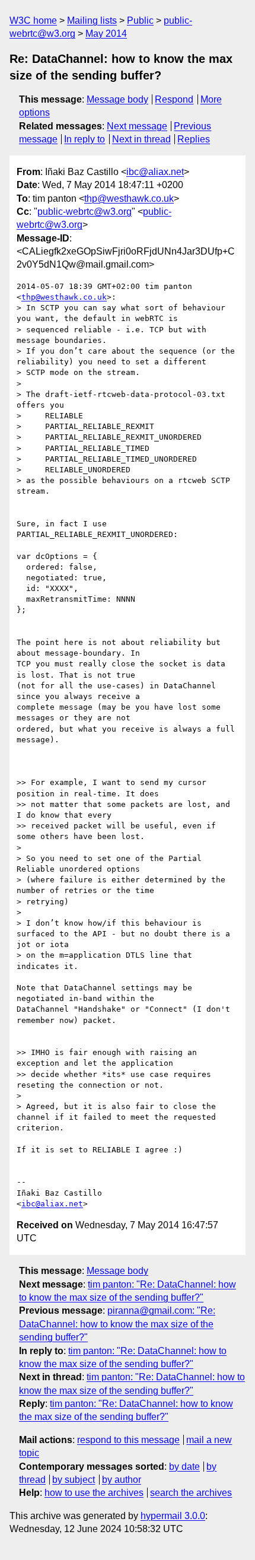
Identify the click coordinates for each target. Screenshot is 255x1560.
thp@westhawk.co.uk (129, 198)
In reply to (84, 139)
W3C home (33, 20)
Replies (193, 139)
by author (121, 1480)
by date (184, 1466)
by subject (73, 1480)
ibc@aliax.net (155, 172)
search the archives (191, 1493)
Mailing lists (92, 20)
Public (140, 20)
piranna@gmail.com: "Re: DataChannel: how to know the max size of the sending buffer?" (117, 1323)
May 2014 (106, 33)
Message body (117, 99)
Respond (174, 99)
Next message (137, 126)
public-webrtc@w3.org (84, 211)
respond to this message (128, 1440)
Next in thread (141, 139)
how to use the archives (94, 1493)
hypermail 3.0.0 (173, 1516)
